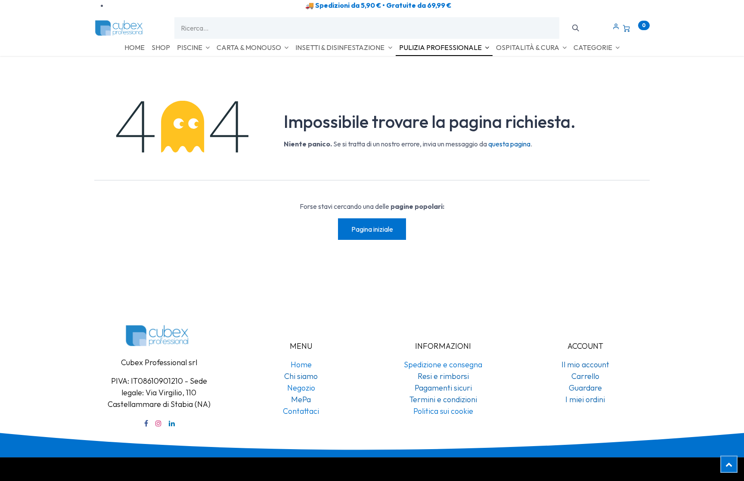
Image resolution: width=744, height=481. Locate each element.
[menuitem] (134, 47)
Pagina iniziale (372, 229)
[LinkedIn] (172, 423)
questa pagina (509, 144)
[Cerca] (575, 28)
